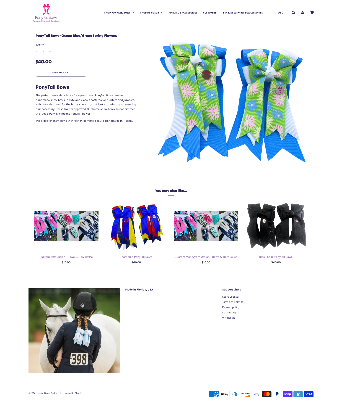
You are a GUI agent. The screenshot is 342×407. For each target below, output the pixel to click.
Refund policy (231, 307)
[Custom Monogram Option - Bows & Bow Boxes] (206, 226)
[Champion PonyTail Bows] (136, 226)
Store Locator (230, 296)
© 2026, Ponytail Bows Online (42, 393)
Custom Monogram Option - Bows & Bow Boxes (206, 256)
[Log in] (302, 12)
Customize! (210, 12)
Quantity (40, 45)
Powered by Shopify (72, 393)
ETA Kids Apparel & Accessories (243, 12)
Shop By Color (150, 12)
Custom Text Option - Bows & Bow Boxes (66, 256)
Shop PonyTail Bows (117, 12)
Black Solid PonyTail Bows (275, 256)
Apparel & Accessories (183, 12)
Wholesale (228, 317)
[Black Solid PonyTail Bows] (276, 226)
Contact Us (229, 312)
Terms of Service (232, 301)
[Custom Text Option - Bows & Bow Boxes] (66, 226)
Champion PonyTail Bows (136, 256)
